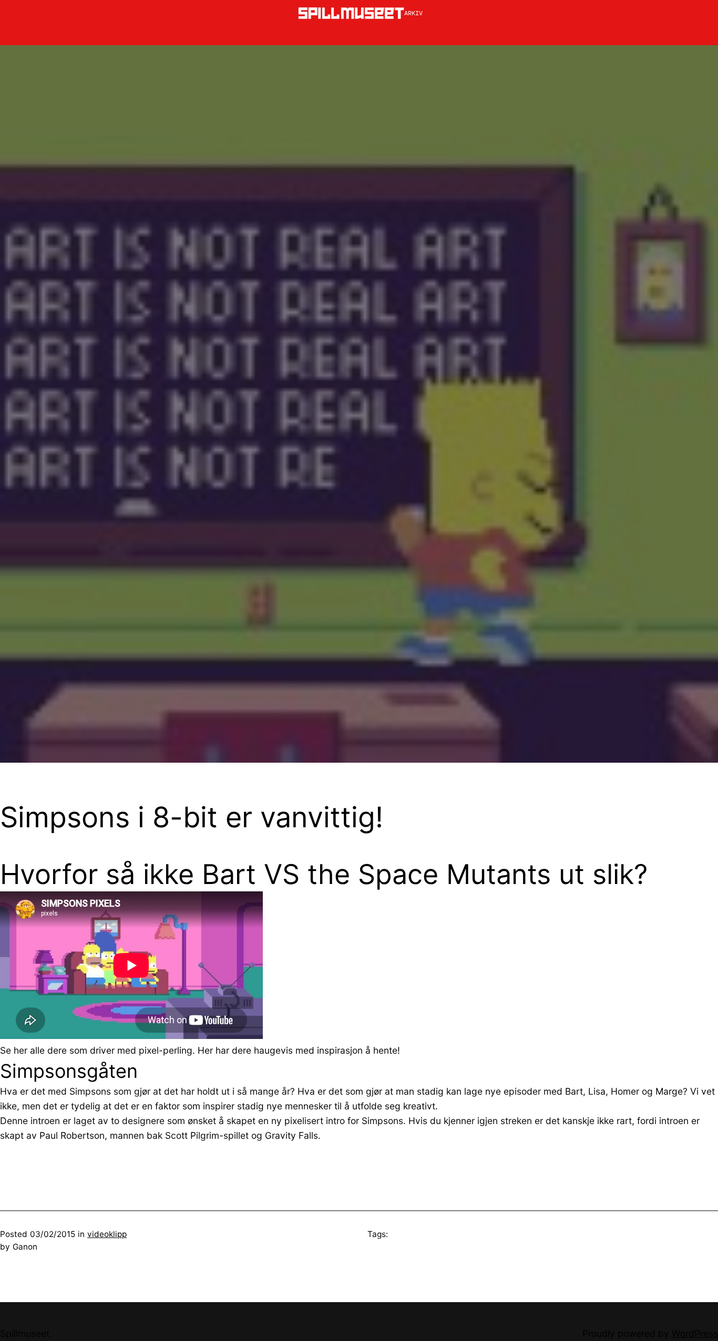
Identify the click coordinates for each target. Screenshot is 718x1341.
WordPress (695, 1333)
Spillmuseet (24, 1333)
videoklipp (107, 1234)
